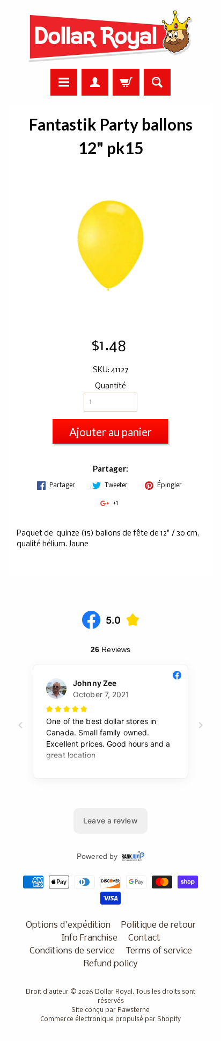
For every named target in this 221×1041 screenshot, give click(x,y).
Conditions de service (72, 951)
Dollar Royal (113, 992)
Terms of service (159, 951)
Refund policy (111, 964)
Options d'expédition (68, 925)
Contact (144, 938)
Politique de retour (158, 925)
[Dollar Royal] (110, 36)
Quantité (110, 386)
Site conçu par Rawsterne (110, 1010)
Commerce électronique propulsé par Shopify (110, 1019)
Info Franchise (89, 938)
